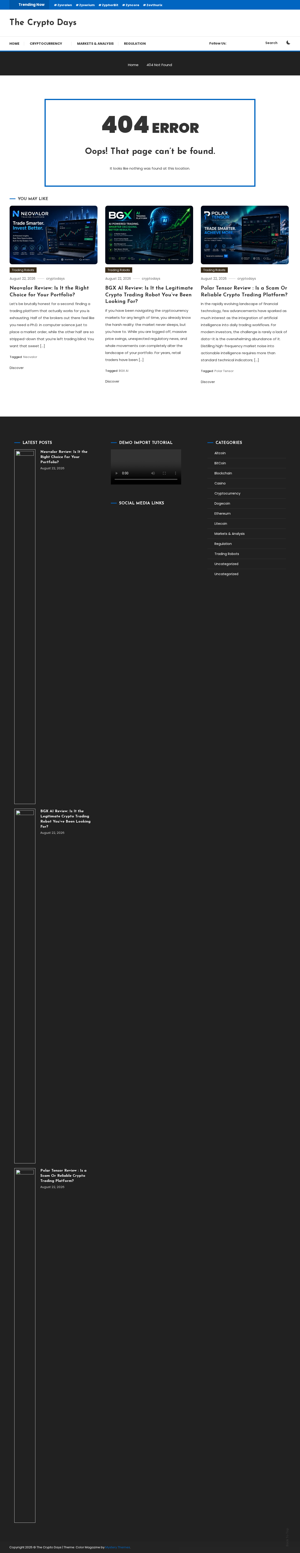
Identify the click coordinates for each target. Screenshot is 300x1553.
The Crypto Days (43, 23)
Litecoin (220, 523)
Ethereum (222, 513)
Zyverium (87, 5)
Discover (17, 367)
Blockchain (223, 473)
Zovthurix (154, 5)
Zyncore (132, 5)
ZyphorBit (110, 5)
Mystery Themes (117, 1547)
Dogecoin (222, 503)
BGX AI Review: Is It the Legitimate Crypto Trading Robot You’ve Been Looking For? (149, 295)
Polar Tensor (224, 371)
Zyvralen (64, 5)
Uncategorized (226, 564)
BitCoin (220, 463)
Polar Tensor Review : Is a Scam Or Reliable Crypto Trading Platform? (63, 1176)
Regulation (135, 43)
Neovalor (30, 357)
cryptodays (55, 278)
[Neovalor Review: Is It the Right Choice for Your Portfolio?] (24, 626)
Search (271, 43)
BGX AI (123, 371)
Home (14, 43)
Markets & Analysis (95, 43)
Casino (220, 483)
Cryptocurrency (46, 43)
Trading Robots (23, 270)
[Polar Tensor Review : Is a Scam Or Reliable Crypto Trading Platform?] (24, 1345)
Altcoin (220, 453)
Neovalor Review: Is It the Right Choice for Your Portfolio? (63, 457)
